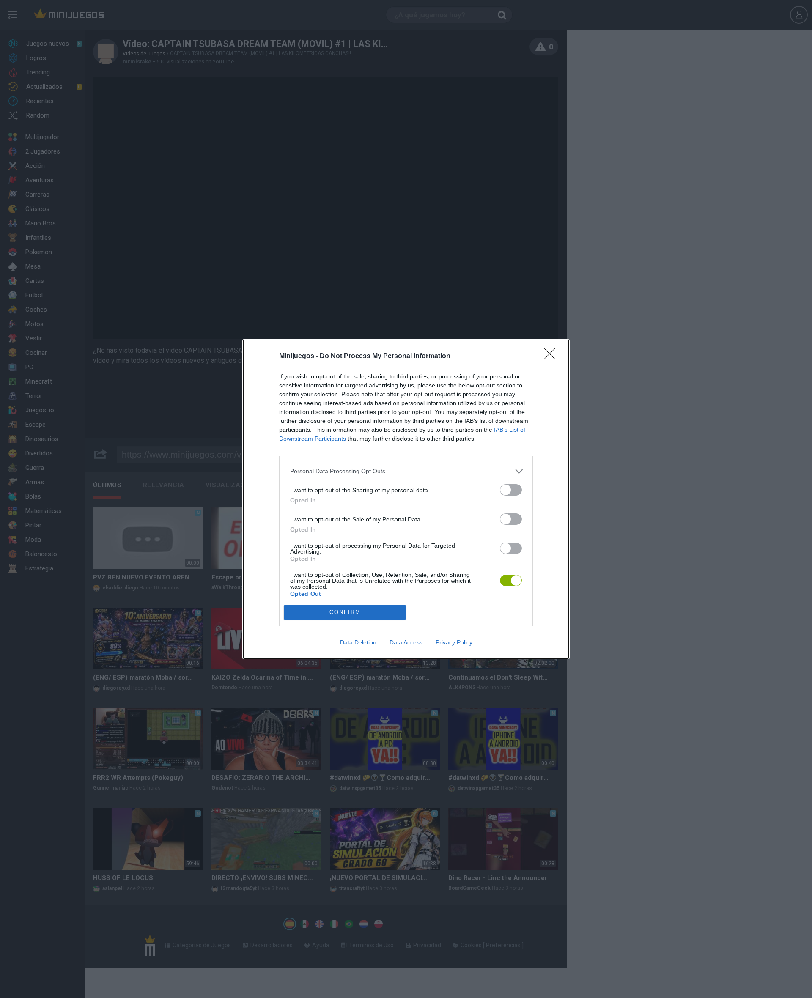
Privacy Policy (454, 642)
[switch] (511, 490)
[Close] (552, 356)
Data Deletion (358, 642)
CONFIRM (345, 612)
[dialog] (406, 499)
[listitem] (406, 471)
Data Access (406, 642)
